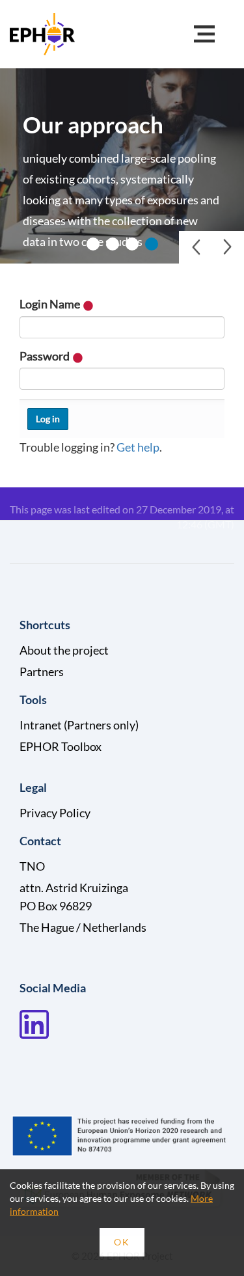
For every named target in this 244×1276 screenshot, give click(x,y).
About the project (64, 650)
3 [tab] (132, 244)
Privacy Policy (55, 813)
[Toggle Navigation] (204, 34)
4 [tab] (151, 244)
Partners (42, 671)
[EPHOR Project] (42, 32)
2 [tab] (112, 244)
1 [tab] (93, 244)
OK (122, 1241)
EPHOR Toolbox (61, 746)
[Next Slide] (227, 247)
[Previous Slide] (195, 247)
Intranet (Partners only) (79, 725)
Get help (137, 447)
